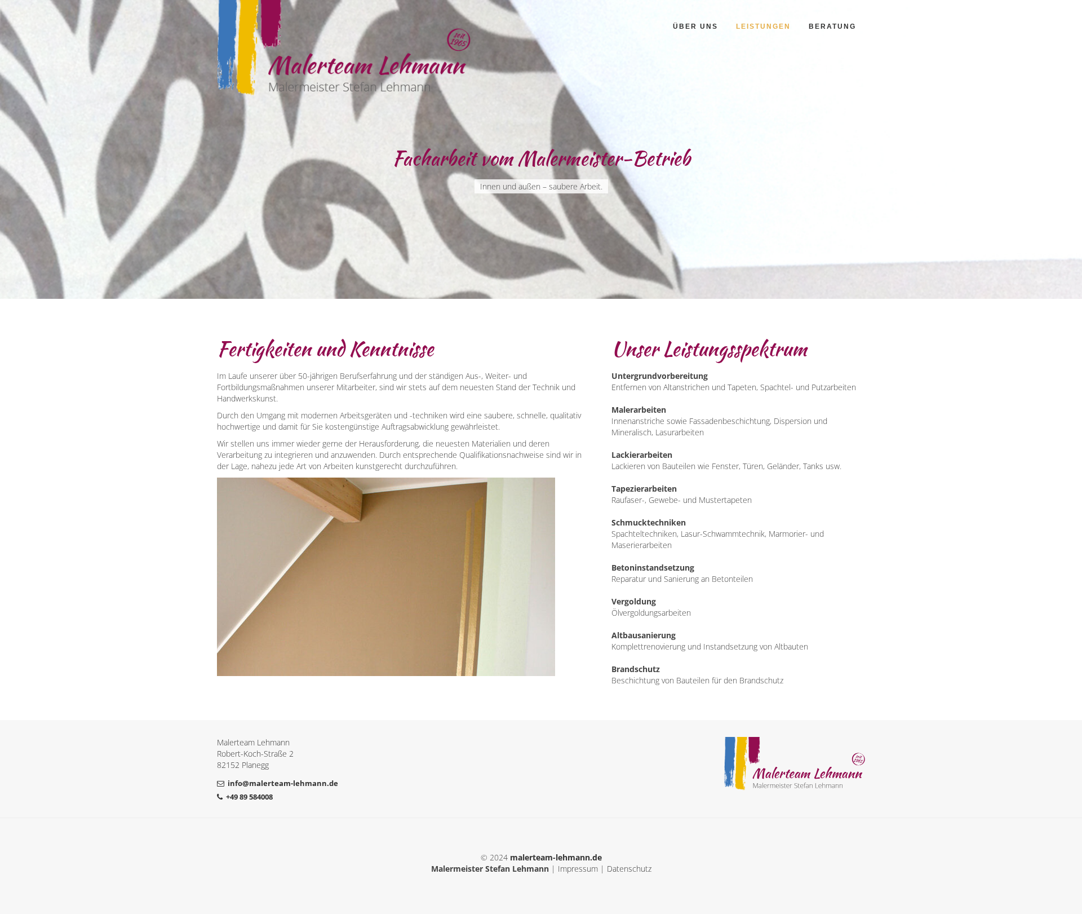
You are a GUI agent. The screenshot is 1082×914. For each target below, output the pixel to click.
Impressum (578, 868)
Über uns (695, 26)
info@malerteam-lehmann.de (283, 783)
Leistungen (763, 26)
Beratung (832, 26)
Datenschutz (629, 868)
